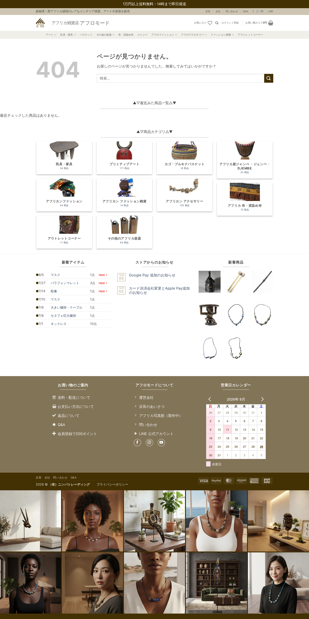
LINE (270, 11)
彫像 (54, 291)
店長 (207, 11)
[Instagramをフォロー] (257, 11)
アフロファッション (162, 34)
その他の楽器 (104, 34)
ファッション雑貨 (221, 34)
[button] (230, 23)
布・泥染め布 (125, 34)
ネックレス (59, 324)
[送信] (268, 78)
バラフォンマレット (65, 283)
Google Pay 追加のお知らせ (152, 275)
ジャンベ (142, 34)
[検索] (216, 23)
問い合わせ (232, 11)
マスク (55, 275)
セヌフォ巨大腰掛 (63, 315)
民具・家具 (66, 34)
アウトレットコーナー (250, 34)
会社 (218, 11)
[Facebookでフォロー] (253, 11)
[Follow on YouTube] (262, 11)
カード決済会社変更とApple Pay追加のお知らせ (159, 290)
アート (49, 34)
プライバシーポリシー (112, 484)
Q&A (245, 11)
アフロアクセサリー (192, 34)
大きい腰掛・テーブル (66, 307)
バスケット (86, 34)
